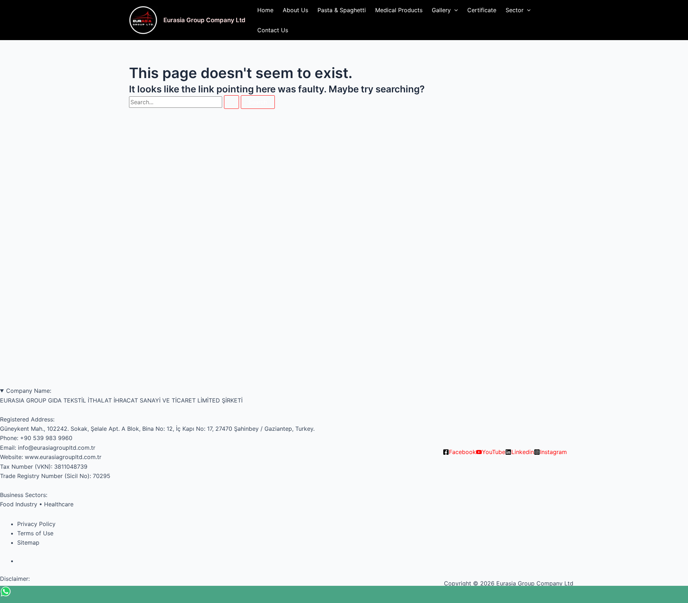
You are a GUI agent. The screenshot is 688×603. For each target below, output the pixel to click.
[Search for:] (185, 102)
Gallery (441, 10)
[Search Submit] (231, 102)
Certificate (481, 10)
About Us (295, 10)
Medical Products (398, 10)
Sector (515, 10)
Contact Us (272, 30)
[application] (454, 10)
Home (265, 10)
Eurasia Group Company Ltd (204, 20)
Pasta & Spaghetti (341, 10)
